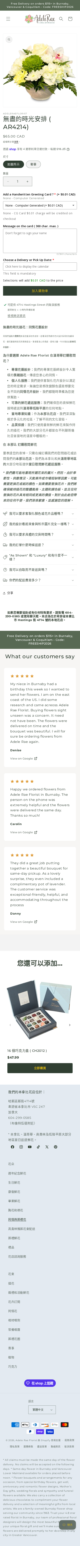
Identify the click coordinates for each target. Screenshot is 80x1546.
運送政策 (42, 1446)
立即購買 (40, 1068)
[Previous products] (10, 1025)
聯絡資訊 (56, 1446)
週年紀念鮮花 (17, 1173)
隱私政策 (14, 1446)
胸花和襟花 (15, 1210)
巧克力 (12, 1366)
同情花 (12, 1311)
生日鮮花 (14, 1182)
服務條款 (28, 1446)
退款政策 (69, 1440)
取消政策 (69, 1446)
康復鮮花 (14, 1192)
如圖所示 (13, 164)
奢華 (33, 164)
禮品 (11, 1247)
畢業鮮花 (14, 1201)
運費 (16, 142)
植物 (11, 1357)
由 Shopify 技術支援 (49, 1440)
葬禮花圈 (14, 1339)
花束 (11, 1274)
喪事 (11, 1348)
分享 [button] (10, 593)
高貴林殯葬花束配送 (21, 1229)
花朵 (11, 1164)
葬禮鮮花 (14, 1238)
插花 (11, 1283)
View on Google (21, 758)
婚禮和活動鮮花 (18, 1292)
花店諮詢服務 (17, 1256)
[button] (8, 18)
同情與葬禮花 (17, 1219)
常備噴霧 (14, 1329)
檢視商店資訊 (17, 316)
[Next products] (70, 1025)
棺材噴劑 (14, 1320)
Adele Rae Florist (26, 1440)
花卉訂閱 (14, 1302)
